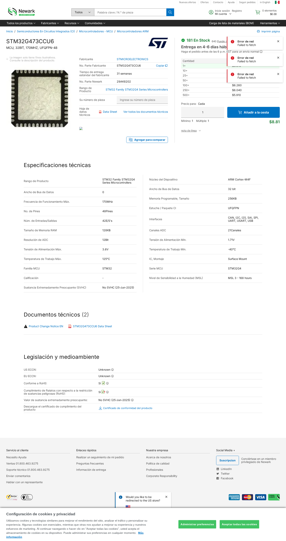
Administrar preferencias (197, 524)
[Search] (170, 12)
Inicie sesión (222, 10)
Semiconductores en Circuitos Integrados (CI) (46, 31)
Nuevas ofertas (187, 2)
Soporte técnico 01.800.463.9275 (28, 469)
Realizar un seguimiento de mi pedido (100, 457)
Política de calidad (157, 463)
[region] (143, 524)
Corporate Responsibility (161, 476)
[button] (21, 23)
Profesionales (154, 469)
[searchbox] (130, 12)
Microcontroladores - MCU (96, 31)
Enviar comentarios (18, 476)
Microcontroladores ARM (133, 31)
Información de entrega (91, 469)
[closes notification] (278, 8)
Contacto (218, 2)
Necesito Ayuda (16, 457)
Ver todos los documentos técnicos (145, 111)
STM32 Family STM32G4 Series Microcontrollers (137, 89)
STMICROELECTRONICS (132, 59)
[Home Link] (21, 12)
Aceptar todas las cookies (239, 524)
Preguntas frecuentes (90, 463)
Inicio (9, 31)
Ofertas (204, 2)
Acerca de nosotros (158, 457)
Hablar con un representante (24, 482)
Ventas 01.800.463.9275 (22, 463)
